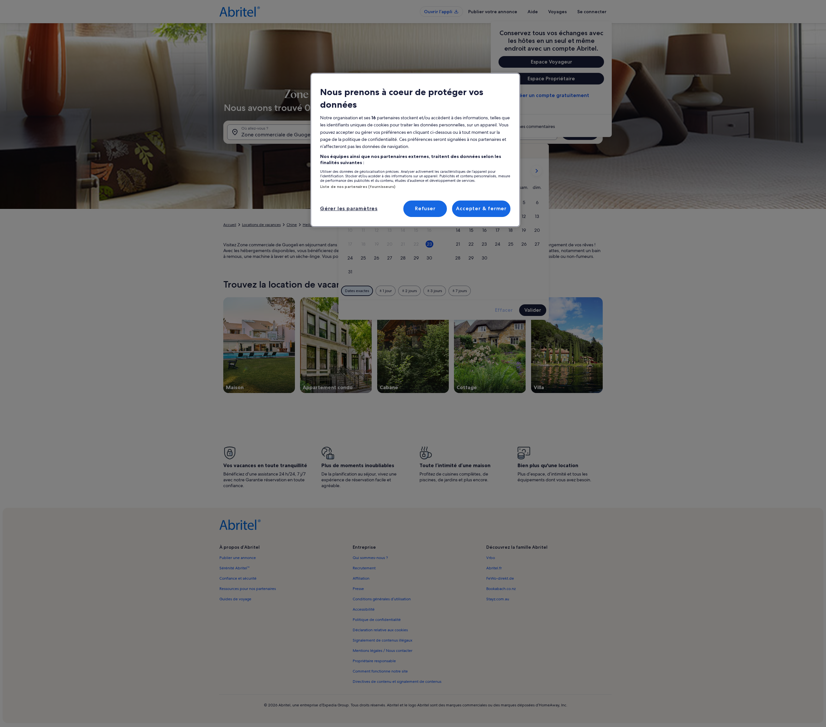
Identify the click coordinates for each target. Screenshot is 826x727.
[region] (415, 150)
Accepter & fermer (481, 208)
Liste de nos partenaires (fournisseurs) (357, 186)
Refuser (425, 208)
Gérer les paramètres (349, 208)
